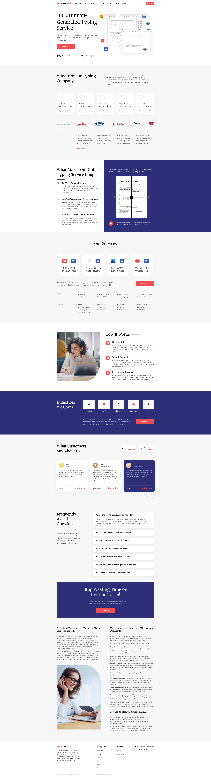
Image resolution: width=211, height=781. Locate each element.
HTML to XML (121, 310)
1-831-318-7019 (142, 750)
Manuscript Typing (103, 294)
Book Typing (81, 294)
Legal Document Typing (144, 294)
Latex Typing (81, 297)
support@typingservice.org (145, 747)
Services (77, 3)
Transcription (120, 754)
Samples (110, 3)
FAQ (98, 761)
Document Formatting (144, 297)
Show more (80, 148)
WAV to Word (141, 307)
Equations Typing (122, 294)
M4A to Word (141, 310)
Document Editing (102, 297)
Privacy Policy (109, 774)
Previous (112, 197)
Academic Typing (122, 297)
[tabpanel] (72, 476)
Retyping (118, 751)
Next (150, 197)
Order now (150, 3)
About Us (94, 3)
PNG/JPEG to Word (83, 307)
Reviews (102, 3)
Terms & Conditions (97, 774)
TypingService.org (66, 774)
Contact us (125, 3)
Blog (117, 3)
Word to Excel (101, 307)
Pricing (86, 3)
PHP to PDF (120, 307)
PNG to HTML (121, 304)
